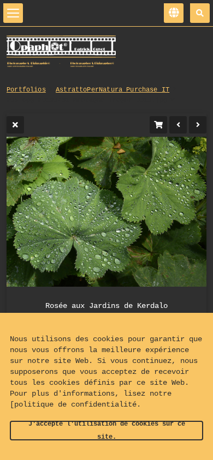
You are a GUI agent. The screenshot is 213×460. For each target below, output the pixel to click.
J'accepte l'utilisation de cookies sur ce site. (106, 430)
